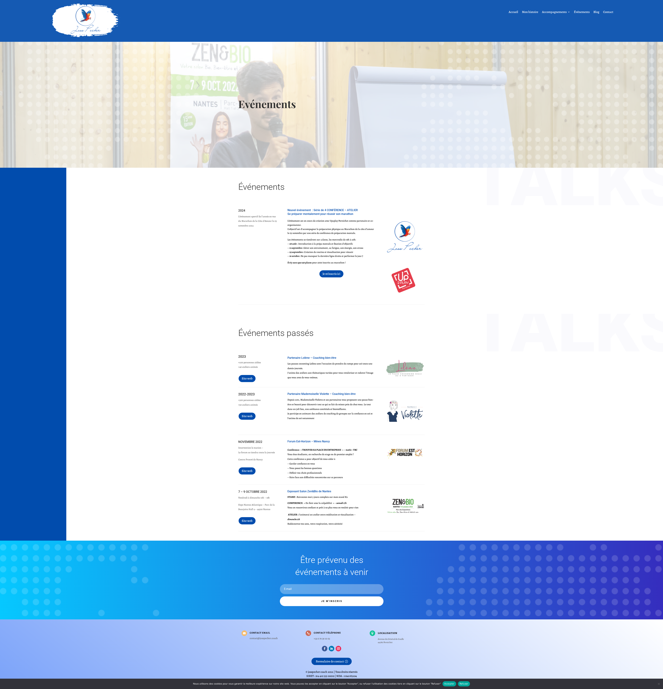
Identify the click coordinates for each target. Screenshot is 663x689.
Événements (582, 12)
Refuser (464, 683)
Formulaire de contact (330, 661)
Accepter (449, 683)
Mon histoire (530, 12)
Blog (596, 12)
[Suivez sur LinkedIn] (331, 648)
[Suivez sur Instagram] (338, 648)
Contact (608, 12)
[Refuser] (658, 684)
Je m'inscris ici (331, 274)
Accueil (513, 12)
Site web (247, 378)
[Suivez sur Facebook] (324, 648)
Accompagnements (554, 12)
